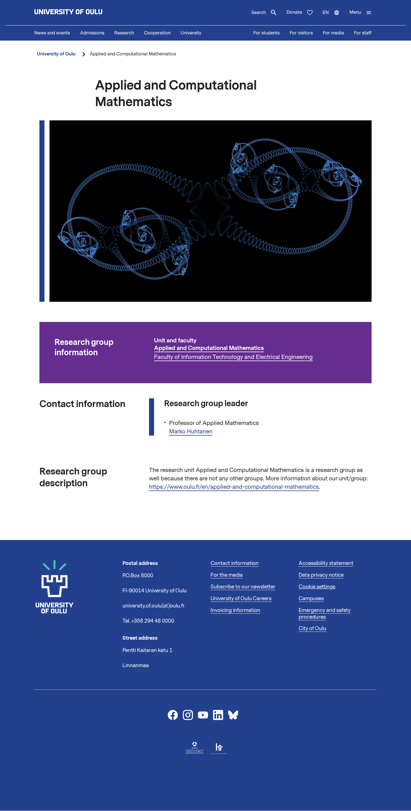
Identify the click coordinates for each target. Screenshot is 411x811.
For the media (227, 575)
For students (266, 33)
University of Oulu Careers (241, 598)
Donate (294, 12)
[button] (360, 12)
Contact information (235, 563)
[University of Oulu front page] (81, 12)
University (191, 33)
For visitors (301, 33)
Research (124, 33)
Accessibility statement (326, 563)
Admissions (92, 33)
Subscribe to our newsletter (243, 586)
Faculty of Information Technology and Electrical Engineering (233, 357)
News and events (52, 33)
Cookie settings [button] (317, 586)
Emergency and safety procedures (325, 614)
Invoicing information (235, 610)
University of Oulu (56, 54)
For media (333, 33)
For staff (363, 33)
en (333, 17)
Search (258, 13)
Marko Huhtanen (190, 431)
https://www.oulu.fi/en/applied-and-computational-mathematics (234, 487)
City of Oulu (312, 628)
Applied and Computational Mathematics (209, 348)
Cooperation (157, 33)
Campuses (311, 598)
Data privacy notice (321, 575)
